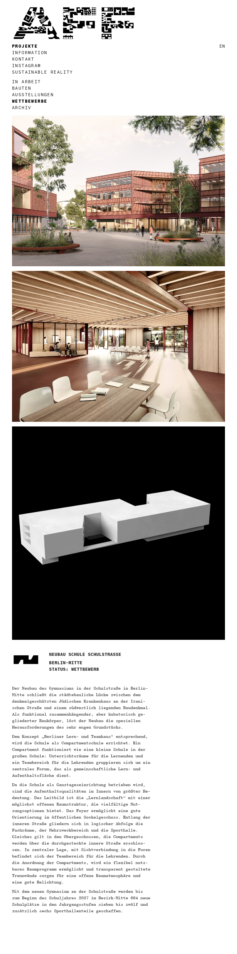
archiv (21, 107)
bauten (21, 88)
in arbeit (26, 81)
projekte (25, 46)
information (29, 52)
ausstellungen (33, 94)
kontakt (23, 59)
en (222, 46)
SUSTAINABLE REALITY (42, 72)
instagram (26, 65)
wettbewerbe (29, 101)
